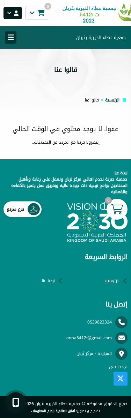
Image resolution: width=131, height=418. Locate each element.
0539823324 (99, 322)
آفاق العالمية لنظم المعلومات (53, 411)
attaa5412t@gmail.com (89, 338)
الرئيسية (112, 100)
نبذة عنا (48, 280)
